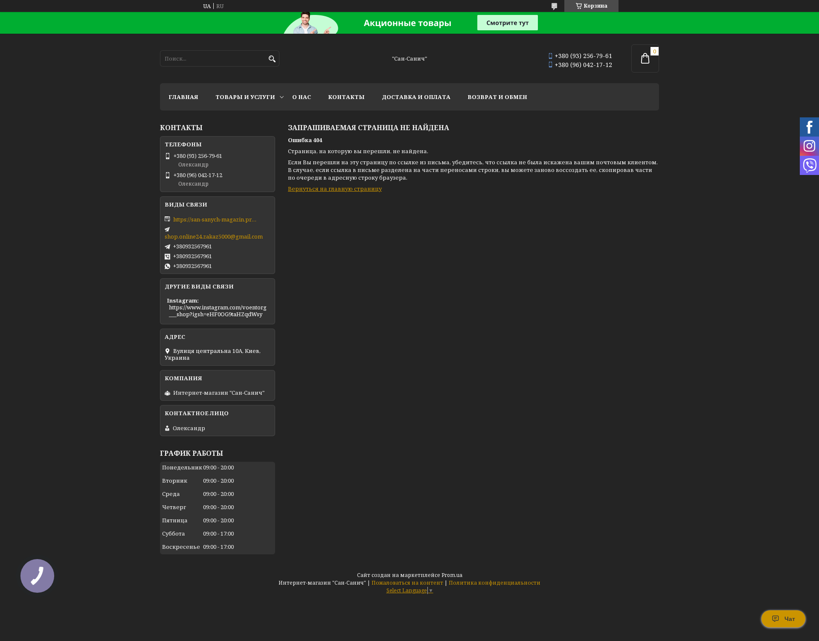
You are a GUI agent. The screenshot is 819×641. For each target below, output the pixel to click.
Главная (183, 97)
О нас (301, 97)
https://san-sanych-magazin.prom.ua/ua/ (215, 219)
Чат (789, 618)
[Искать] (271, 59)
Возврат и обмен (497, 97)
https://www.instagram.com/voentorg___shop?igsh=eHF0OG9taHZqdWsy (218, 311)
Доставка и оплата (416, 97)
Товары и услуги (245, 97)
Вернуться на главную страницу (335, 188)
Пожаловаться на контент (407, 582)
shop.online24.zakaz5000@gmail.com (214, 236)
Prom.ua (451, 575)
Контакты (346, 97)
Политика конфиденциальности (494, 582)
